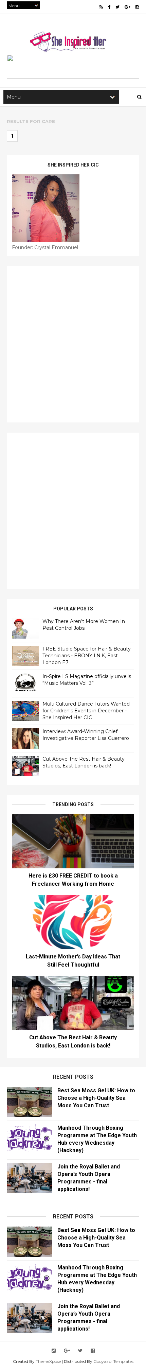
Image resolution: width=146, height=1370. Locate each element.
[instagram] (137, 7)
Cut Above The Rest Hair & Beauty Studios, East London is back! (83, 762)
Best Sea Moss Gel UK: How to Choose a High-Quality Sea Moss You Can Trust (96, 1098)
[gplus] (127, 7)
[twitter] (117, 7)
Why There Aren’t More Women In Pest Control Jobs (83, 624)
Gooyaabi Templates (113, 1361)
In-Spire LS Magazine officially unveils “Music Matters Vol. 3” (86, 679)
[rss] (101, 7)
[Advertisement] (73, 344)
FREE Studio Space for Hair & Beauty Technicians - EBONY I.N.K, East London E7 (86, 655)
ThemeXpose (48, 1361)
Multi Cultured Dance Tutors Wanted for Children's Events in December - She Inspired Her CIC (86, 710)
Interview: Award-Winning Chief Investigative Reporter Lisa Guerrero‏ (85, 734)
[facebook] (109, 7)
